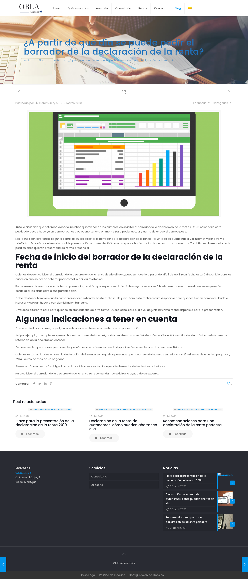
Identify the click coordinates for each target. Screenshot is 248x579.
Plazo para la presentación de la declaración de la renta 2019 (44, 422)
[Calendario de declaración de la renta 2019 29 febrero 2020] (3, 564)
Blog (41, 60)
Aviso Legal (88, 575)
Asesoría (97, 485)
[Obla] (31, 8)
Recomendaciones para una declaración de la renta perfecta (192, 422)
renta (56, 60)
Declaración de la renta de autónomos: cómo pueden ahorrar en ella (123, 424)
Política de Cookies (112, 575)
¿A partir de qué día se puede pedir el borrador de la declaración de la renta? (120, 60)
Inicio (27, 60)
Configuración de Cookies (146, 575)
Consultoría (99, 476)
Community (47, 103)
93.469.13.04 (23, 473)
